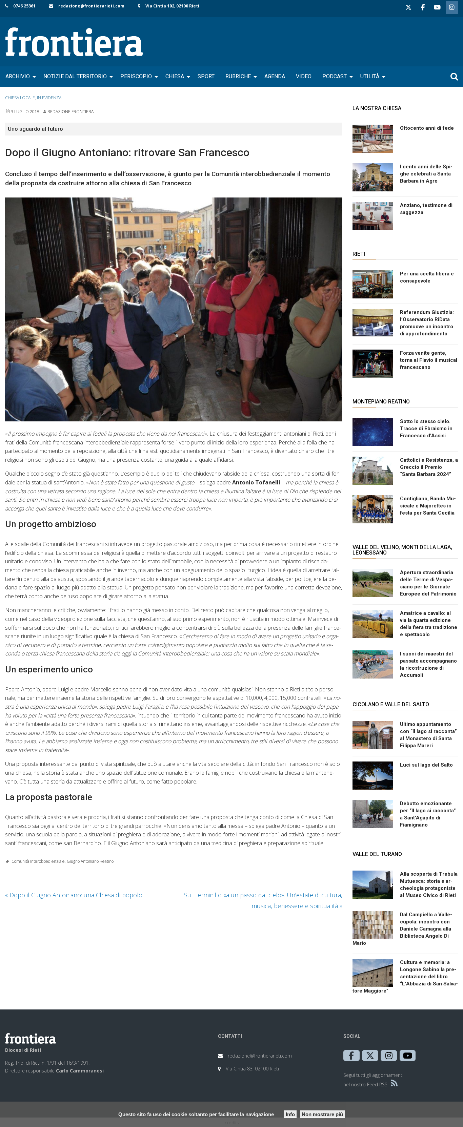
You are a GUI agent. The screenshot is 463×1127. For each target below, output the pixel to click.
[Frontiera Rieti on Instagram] (452, 7)
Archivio (17, 76)
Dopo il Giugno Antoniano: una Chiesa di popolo (73, 895)
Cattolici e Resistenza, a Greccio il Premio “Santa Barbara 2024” (429, 467)
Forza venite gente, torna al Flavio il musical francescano (428, 360)
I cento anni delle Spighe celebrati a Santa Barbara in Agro (426, 174)
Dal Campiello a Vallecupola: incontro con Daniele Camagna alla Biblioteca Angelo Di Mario (402, 929)
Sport (206, 76)
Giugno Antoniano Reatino (90, 861)
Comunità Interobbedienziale (38, 861)
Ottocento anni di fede (427, 128)
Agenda (274, 76)
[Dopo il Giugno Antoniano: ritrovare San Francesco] (173, 309)
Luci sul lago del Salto (426, 765)
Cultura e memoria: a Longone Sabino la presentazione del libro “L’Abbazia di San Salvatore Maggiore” (405, 976)
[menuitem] (19, 76)
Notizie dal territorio (75, 76)
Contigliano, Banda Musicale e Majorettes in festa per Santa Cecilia (428, 506)
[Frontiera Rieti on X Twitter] (408, 7)
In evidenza (49, 98)
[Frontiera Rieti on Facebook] (423, 7)
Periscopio (136, 76)
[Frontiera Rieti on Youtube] (437, 7)
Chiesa (174, 76)
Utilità (369, 76)
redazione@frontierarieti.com (91, 6)
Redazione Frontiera (70, 111)
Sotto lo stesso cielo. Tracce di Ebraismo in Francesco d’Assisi (426, 428)
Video (303, 76)
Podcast (334, 76)
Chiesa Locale (20, 98)
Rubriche (238, 76)
